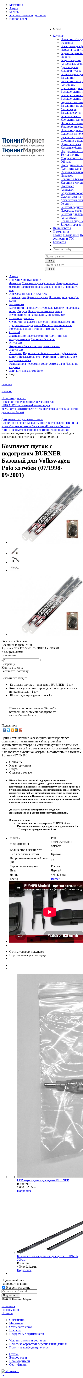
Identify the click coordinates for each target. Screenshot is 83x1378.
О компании (71, 235)
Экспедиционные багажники (28, 335)
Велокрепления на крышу (45, 311)
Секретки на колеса (22, 321)
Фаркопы (67, 42)
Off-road (66, 161)
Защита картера (71, 60)
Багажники (68, 77)
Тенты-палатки (70, 154)
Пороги (66, 56)
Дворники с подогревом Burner (30, 325)
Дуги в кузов (69, 67)
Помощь (7, 1313)
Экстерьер (67, 186)
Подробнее (24, 1190)
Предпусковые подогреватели (29, 429)
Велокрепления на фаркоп (26, 314)
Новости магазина (17, 1287)
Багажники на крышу (23, 307)
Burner (55, 879)
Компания (8, 1306)
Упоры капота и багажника (28, 426)
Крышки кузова (71, 70)
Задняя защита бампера (36, 286)
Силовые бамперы (43, 339)
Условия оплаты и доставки (27, 1340)
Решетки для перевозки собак (28, 363)
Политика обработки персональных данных (38, 1344)
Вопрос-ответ (18, 1357)
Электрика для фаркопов (38, 283)
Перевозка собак (71, 210)
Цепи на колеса (71, 144)
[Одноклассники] (12, 730)
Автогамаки (69, 217)
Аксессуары (68, 109)
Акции (13, 276)
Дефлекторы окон (30, 356)
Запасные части (71, 116)
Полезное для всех (21, 318)
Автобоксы (68, 84)
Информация (10, 1309)
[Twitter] (8, 730)
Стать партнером (20, 1326)
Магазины (16, 1323)
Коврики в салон (72, 182)
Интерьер (67, 175)
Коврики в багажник (23, 346)
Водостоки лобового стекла (41, 353)
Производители (19, 1361)
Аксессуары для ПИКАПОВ (28, 293)
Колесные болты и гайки (25, 328)
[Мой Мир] (16, 730)
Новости (15, 1330)
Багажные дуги (71, 112)
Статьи (57, 235)
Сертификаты (18, 1364)
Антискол (67, 189)
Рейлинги (67, 203)
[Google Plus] (21, 730)
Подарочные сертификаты (26, 1333)
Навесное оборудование (25, 279)
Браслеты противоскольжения (55, 321)
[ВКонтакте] (4, 730)
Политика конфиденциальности (30, 1347)
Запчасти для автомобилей (26, 370)
